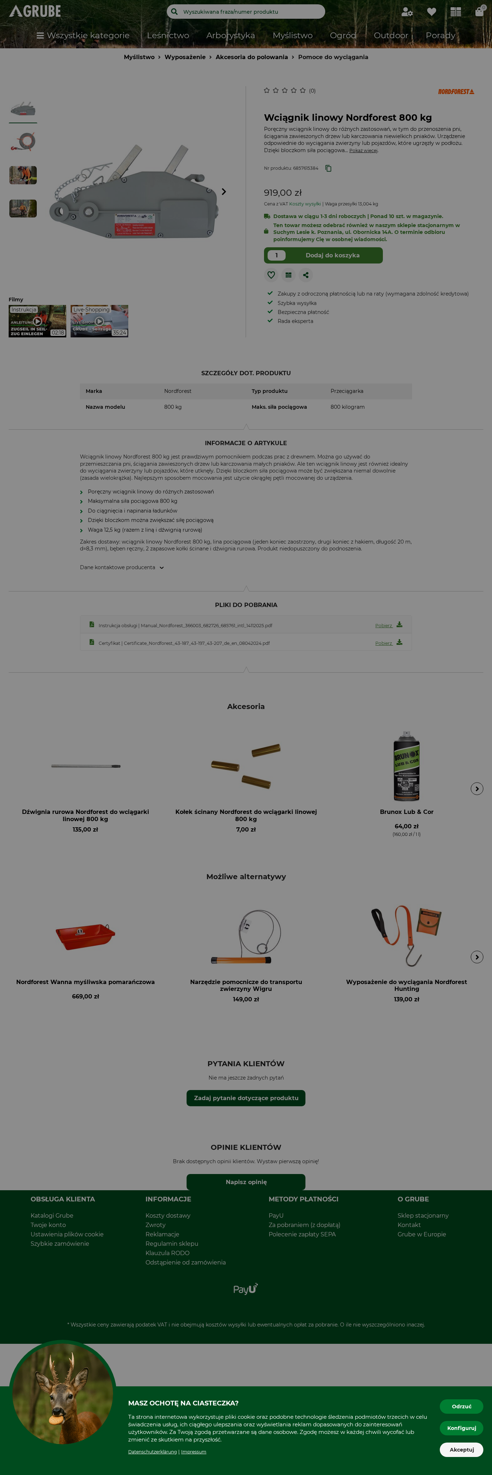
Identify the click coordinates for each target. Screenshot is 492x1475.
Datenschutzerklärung (152, 1451)
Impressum (193, 1451)
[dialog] (246, 737)
